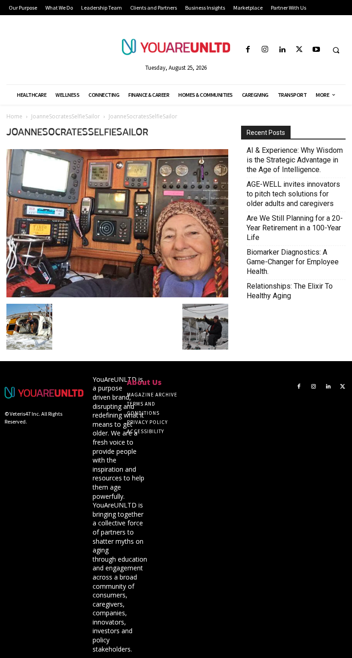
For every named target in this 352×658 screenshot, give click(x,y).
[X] (299, 50)
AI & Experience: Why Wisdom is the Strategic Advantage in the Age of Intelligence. (295, 160)
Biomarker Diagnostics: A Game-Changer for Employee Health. (293, 262)
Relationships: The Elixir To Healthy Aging (290, 291)
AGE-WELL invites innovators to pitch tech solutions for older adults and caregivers (293, 194)
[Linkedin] (282, 50)
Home (14, 116)
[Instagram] (265, 50)
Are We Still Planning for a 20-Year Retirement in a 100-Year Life (295, 228)
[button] (335, 50)
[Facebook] (248, 50)
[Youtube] (316, 50)
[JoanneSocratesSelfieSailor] (117, 295)
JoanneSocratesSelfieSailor (65, 116)
